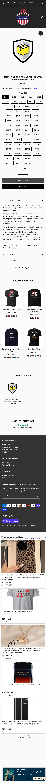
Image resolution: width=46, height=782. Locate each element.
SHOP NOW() (39, 779)
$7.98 (9, 125)
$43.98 (8, 154)
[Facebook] (3, 516)
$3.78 (35, 111)
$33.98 (36, 144)
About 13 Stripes (8, 475)
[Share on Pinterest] (29, 267)
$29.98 (17, 144)
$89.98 (27, 163)
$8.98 (27, 125)
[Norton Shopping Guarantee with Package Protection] (12, 388)
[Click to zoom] (40, 33)
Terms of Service (8, 465)
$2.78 (27, 106)
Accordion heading (11, 260)
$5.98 (9, 121)
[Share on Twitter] (25, 267)
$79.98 (17, 163)
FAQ (3, 478)
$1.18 (22, 97)
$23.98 (27, 139)
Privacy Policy (7, 462)
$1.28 (30, 97)
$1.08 (14, 97)
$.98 (5, 97)
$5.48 (36, 116)
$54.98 (8, 158)
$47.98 (27, 154)
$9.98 (36, 125)
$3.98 (9, 116)
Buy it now (23, 187)
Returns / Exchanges (9, 450)
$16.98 (27, 135)
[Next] (42, 3)
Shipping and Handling (10, 447)
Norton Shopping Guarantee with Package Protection (12, 401)
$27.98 (8, 144)
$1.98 (31, 102)
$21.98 (17, 139)
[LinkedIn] (9, 516)
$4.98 (27, 116)
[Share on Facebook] (22, 267)
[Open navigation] (3, 17)
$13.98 (36, 130)
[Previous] (4, 3)
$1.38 (39, 97)
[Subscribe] (37, 496)
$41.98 (37, 149)
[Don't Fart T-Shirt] (34, 337)
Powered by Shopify (28, 525)
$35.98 (8, 149)
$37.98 (18, 149)
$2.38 (9, 106)
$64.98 (27, 158)
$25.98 (36, 139)
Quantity (23, 168)
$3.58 (27, 111)
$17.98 (36, 135)
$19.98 (8, 139)
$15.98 (18, 135)
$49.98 (37, 154)
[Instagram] (12, 516)
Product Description (11, 200)
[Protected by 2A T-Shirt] (11, 298)
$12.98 (27, 130)
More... (29, 778)
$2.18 (39, 102)
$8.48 (18, 125)
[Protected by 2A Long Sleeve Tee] (34, 298)
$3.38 (18, 111)
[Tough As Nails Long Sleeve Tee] (11, 337)
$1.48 (6, 102)
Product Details (9, 254)
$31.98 (27, 144)
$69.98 (37, 158)
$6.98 (27, 121)
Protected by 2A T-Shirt (11, 310)
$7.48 (36, 121)
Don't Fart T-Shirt (34, 349)
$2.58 (18, 106)
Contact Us (6, 452)
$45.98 (17, 154)
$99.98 (36, 163)
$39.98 (27, 149)
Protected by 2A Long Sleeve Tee (34, 311)
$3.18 (9, 111)
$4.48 (18, 116)
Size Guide (6, 445)
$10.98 (8, 130)
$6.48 (18, 121)
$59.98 (17, 158)
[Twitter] (6, 516)
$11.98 (18, 130)
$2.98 (36, 106)
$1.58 (14, 102)
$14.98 (8, 135)
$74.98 (8, 163)
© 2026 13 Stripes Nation (11, 525)
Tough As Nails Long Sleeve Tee (11, 350)
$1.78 (22, 102)
